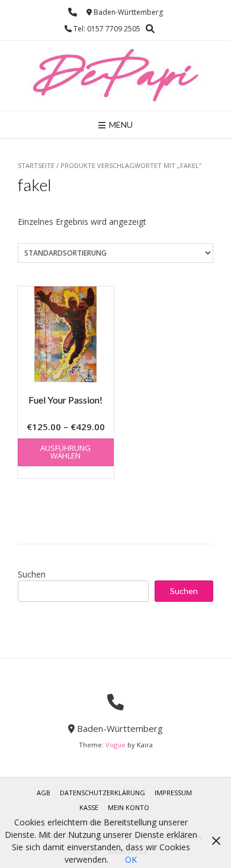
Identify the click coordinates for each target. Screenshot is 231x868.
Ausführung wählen (65, 452)
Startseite (36, 165)
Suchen (32, 574)
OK (131, 859)
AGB (43, 792)
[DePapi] (116, 75)
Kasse (88, 807)
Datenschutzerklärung (102, 792)
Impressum (173, 792)
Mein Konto (128, 807)
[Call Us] (72, 12)
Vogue (115, 744)
